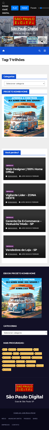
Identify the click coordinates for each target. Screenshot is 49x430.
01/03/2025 (12, 202)
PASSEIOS (27, 418)
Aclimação (16, 357)
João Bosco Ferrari (30, 176)
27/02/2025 (13, 254)
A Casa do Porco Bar (26, 353)
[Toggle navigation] (44, 51)
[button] (39, 51)
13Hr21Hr (12, 349)
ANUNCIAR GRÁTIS (15, 418)
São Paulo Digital (24, 29)
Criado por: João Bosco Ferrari (24, 413)
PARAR (24, 8)
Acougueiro (21, 361)
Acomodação (25, 357)
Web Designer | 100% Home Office (24, 170)
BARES (35, 418)
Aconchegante (37, 357)
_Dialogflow (7, 369)
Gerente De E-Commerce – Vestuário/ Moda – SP (23, 222)
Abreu (16, 353)
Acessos (38, 353)
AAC (36, 349)
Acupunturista (31, 361)
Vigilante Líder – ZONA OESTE (21, 196)
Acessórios (7, 357)
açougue (40, 365)
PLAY (15, 8)
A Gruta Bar (21, 365)
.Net (5, 349)
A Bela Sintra (7, 353)
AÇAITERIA (31, 365)
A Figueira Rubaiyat (9, 365)
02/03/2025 (13, 176)
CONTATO (15, 425)
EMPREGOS (9, 165)
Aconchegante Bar (9, 361)
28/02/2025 (13, 228)
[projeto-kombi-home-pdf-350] (24, 116)
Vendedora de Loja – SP (21, 250)
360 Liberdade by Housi (25, 349)
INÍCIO (4, 418)
